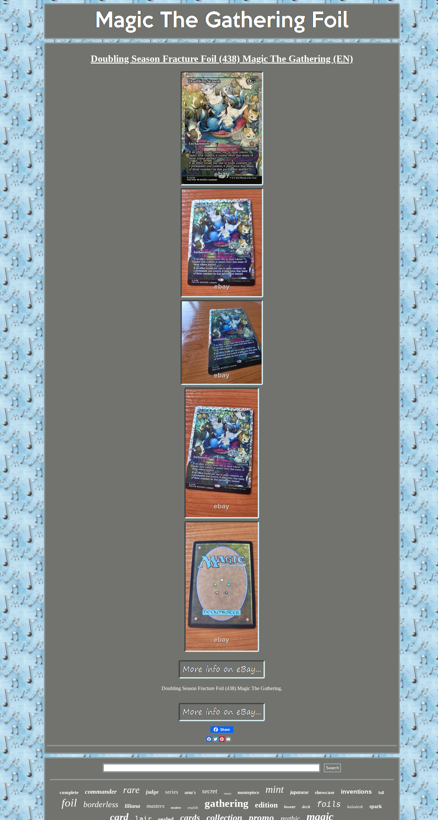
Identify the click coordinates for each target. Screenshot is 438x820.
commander (101, 791)
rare (131, 789)
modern (176, 807)
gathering (226, 803)
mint (274, 789)
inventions (356, 791)
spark (375, 806)
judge (152, 792)
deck (306, 806)
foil (69, 803)
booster (290, 807)
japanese (299, 792)
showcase (324, 792)
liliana (132, 806)
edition (266, 805)
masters (155, 806)
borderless (100, 804)
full (381, 792)
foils (329, 804)
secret (209, 791)
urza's (190, 792)
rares (227, 793)
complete (69, 792)
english (193, 807)
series (171, 792)
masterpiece (248, 792)
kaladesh (355, 806)
